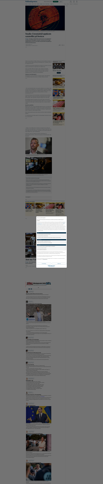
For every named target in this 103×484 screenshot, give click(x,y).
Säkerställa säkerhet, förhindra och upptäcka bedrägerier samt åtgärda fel (46, 246)
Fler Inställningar (44, 263)
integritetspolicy (45, 259)
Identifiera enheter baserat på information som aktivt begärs (44, 242)
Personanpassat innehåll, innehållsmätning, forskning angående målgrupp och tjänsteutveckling (49, 237)
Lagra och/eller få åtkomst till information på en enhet (43, 234)
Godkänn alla (59, 263)
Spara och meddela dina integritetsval (41, 249)
